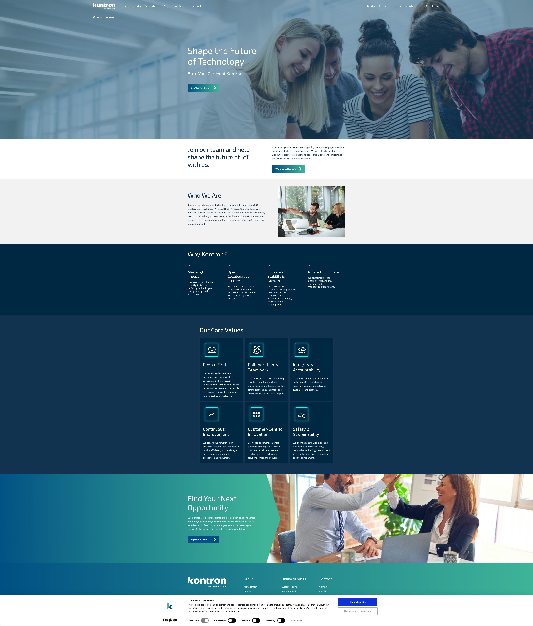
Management (250, 587)
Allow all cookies (358, 602)
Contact (323, 587)
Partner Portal (288, 591)
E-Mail (322, 591)
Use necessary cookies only (357, 611)
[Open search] (426, 6)
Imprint (247, 591)
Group (249, 579)
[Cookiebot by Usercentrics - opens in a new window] (170, 620)
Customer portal (289, 587)
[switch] (232, 620)
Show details (296, 620)
